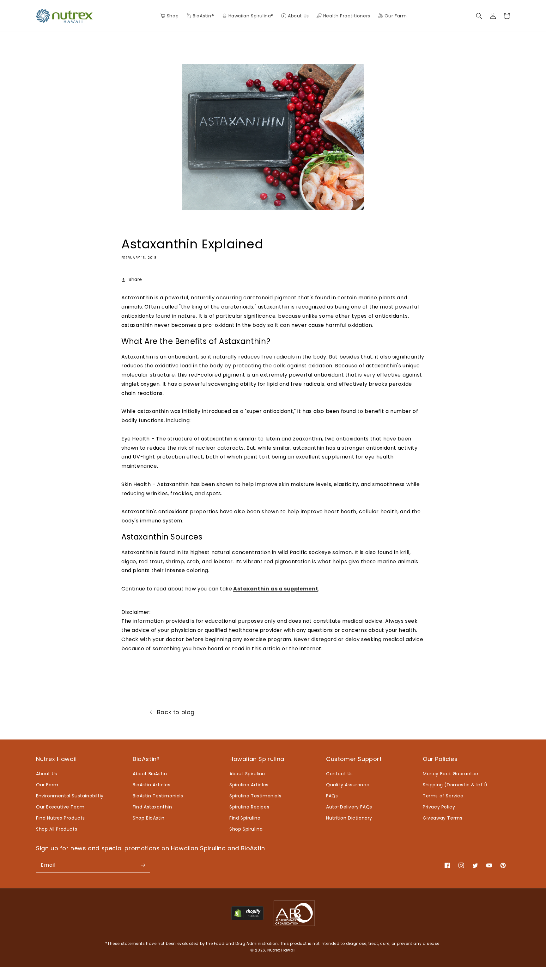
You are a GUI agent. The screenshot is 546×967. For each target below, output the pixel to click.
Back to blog (176, 712)
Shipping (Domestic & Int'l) (455, 785)
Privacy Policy (439, 807)
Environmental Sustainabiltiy (70, 796)
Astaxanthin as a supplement (275, 588)
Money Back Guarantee (450, 773)
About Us (46, 773)
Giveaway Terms (442, 818)
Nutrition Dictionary (349, 818)
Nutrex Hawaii (281, 950)
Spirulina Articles (249, 785)
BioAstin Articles (151, 785)
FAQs (332, 796)
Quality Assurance (347, 785)
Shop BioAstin (149, 818)
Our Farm (47, 785)
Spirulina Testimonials (255, 796)
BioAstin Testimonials (158, 796)
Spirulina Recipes (249, 807)
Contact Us (339, 773)
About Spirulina (247, 773)
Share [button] (135, 279)
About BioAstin (150, 773)
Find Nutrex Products (60, 818)
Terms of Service (443, 796)
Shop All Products (56, 829)
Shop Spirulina (246, 829)
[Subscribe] (143, 865)
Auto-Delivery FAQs (349, 807)
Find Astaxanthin (152, 807)
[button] (200, 15)
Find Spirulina (244, 818)
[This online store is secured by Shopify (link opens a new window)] (247, 918)
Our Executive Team (60, 807)
